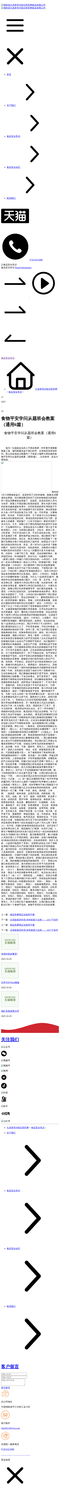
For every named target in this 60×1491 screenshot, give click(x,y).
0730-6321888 (36, 260)
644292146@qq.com (10, 1428)
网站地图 (35, 1454)
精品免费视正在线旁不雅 (22, 914)
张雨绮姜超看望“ (9, 954)
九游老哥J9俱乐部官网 (46, 389)
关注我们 (10, 1039)
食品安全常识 (8, 358)
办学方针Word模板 (10, 982)
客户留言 (10, 1366)
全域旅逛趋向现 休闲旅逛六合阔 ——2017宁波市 (34, 920)
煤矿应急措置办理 (10, 1011)
